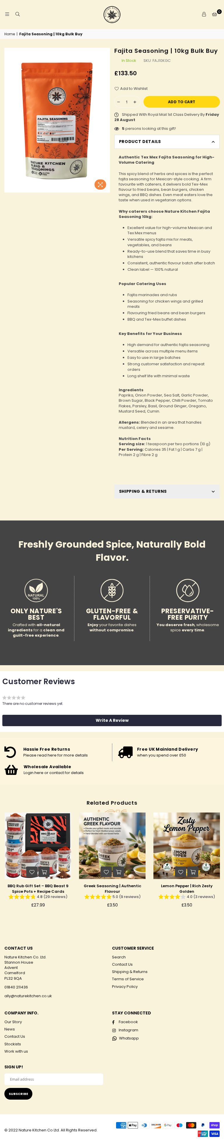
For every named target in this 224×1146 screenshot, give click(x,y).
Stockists (12, 1044)
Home (9, 34)
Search (119, 957)
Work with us (16, 1051)
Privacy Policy (125, 986)
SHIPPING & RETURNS (143, 491)
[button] (112, 720)
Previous (6, 865)
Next (218, 865)
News (9, 1029)
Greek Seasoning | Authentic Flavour (112, 888)
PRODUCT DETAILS (140, 141)
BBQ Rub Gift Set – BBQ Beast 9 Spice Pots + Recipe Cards (38, 888)
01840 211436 (16, 987)
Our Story (13, 1022)
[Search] (17, 14)
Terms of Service (128, 979)
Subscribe (18, 1093)
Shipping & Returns (130, 971)
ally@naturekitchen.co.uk (28, 996)
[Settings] (204, 14)
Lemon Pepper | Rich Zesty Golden (187, 888)
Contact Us (122, 964)
